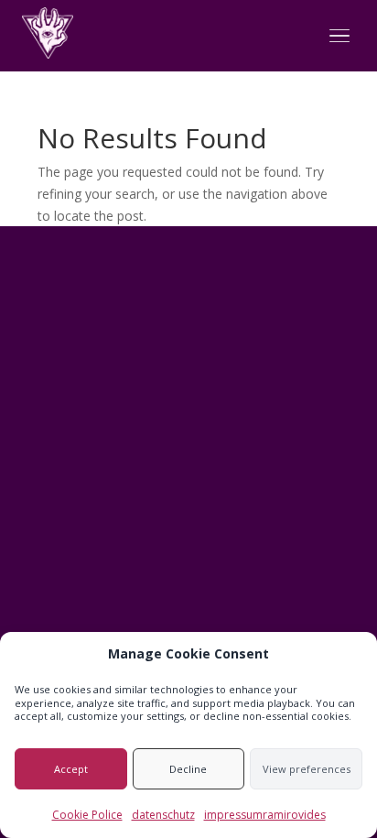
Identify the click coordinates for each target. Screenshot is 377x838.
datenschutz (163, 814)
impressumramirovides (265, 814)
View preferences (306, 769)
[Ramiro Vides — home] (47, 33)
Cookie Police (87, 814)
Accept (71, 769)
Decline (188, 769)
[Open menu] (339, 36)
